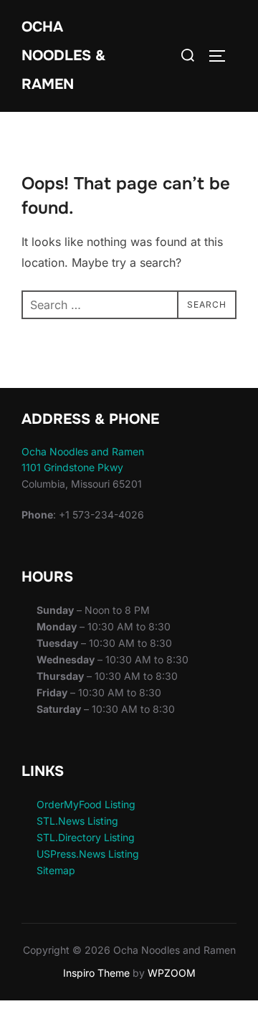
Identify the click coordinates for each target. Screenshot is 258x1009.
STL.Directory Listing (86, 837)
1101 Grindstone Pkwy (72, 467)
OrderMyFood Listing (86, 804)
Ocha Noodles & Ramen (63, 55)
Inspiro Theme (96, 973)
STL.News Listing (77, 821)
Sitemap (56, 870)
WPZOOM (172, 973)
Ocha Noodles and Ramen (83, 451)
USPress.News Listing (88, 854)
